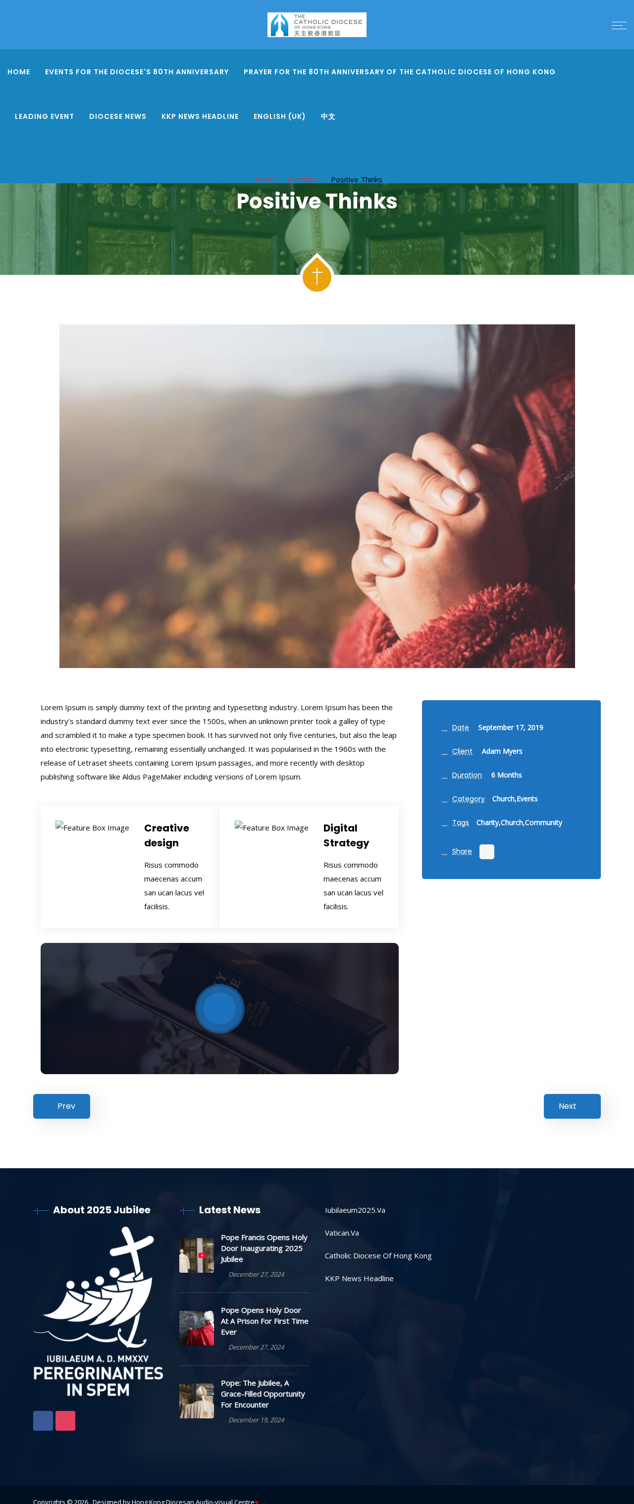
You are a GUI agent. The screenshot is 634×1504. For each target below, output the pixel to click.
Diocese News (118, 116)
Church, (504, 798)
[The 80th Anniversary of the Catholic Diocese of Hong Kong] (317, 25)
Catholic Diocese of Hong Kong (378, 1255)
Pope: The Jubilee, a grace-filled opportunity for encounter (263, 1393)
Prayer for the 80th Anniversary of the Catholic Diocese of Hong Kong (400, 72)
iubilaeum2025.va (355, 1210)
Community (543, 822)
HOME (18, 72)
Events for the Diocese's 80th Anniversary (137, 72)
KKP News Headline (200, 116)
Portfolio (302, 179)
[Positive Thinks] (317, 496)
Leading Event (44, 116)
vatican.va (342, 1233)
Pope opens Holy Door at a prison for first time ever (265, 1321)
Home (262, 179)
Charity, (488, 822)
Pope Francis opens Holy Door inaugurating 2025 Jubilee (264, 1248)
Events (527, 798)
